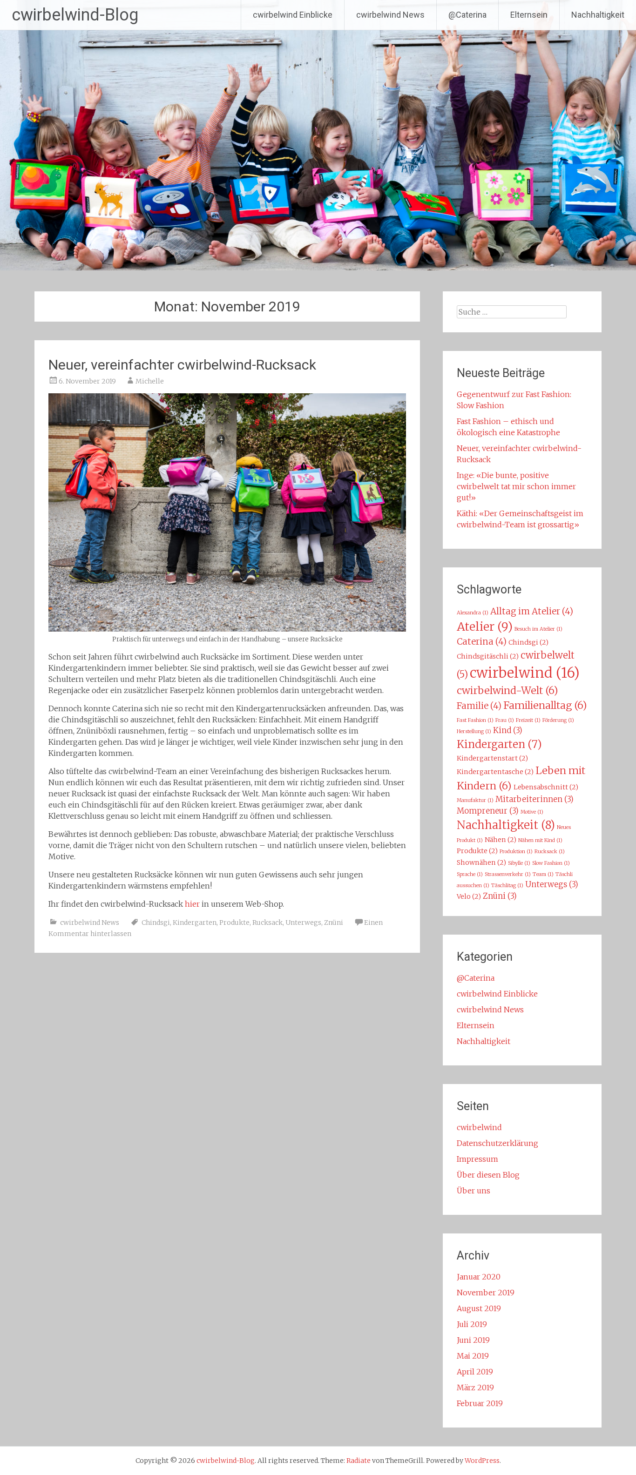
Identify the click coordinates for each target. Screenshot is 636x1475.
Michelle (149, 381)
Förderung (558, 720)
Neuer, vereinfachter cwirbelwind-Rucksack (182, 365)
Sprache (470, 874)
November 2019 (485, 1292)
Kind (507, 730)
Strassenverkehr (508, 874)
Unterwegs (303, 922)
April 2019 (475, 1371)
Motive (532, 812)
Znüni (333, 922)
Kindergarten (195, 922)
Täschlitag (507, 885)
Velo (469, 896)
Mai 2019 (473, 1356)
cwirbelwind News (390, 15)
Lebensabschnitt (546, 787)
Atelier (485, 627)
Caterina (482, 641)
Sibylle (519, 863)
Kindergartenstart (492, 758)
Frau (504, 720)
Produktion (516, 852)
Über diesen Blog (488, 1174)
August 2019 (479, 1308)
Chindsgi (156, 922)
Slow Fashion (551, 863)
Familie (479, 705)
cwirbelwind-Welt (507, 690)
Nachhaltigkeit (597, 15)
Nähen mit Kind (540, 840)
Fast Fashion (475, 720)
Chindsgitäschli (488, 656)
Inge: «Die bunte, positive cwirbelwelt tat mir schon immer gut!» (516, 486)
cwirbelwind (525, 672)
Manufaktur (475, 800)
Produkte (234, 922)
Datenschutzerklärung (497, 1143)
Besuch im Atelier (538, 629)
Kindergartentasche (495, 772)
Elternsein (529, 15)
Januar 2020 (479, 1276)
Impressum (477, 1159)
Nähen (500, 839)
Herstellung (474, 731)
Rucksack (267, 922)
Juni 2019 (473, 1340)
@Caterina (467, 15)
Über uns (473, 1190)
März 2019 (475, 1387)
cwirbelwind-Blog (75, 15)
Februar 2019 (480, 1403)
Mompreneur (488, 811)
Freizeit (528, 720)
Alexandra (472, 613)
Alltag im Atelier (531, 611)
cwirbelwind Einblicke (292, 15)
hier (192, 904)
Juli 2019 (472, 1324)
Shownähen (481, 862)
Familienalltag (545, 705)
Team (543, 874)
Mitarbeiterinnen (534, 799)
